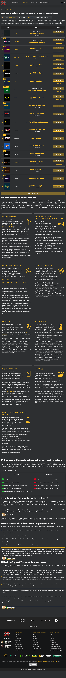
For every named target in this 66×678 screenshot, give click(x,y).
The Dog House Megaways (20, 650)
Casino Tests (34, 3)
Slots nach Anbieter (44, 3)
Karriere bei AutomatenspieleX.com (56, 650)
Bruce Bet (34, 634)
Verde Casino (16, 90)
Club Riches (35, 636)
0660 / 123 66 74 (55, 661)
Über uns (52, 638)
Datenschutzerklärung (54, 644)
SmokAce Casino (36, 646)
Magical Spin (35, 640)
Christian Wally (12, 17)
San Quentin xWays (18, 646)
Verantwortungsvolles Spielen (55, 648)
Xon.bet (16, 65)
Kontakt (51, 636)
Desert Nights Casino (37, 648)
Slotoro (16, 49)
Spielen (58, 32)
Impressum (52, 640)
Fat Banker (17, 634)
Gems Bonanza (18, 640)
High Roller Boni (10, 392)
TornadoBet (35, 638)
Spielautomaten (15, 3)
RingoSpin (16, 162)
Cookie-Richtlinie (53, 642)
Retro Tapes (17, 636)
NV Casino (17, 41)
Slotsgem (16, 82)
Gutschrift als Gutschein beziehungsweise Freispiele (17, 283)
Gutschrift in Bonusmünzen (11, 280)
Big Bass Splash (18, 642)
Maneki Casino (35, 644)
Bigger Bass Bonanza (19, 648)
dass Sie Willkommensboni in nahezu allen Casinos (11, 225)
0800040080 (45, 661)
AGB (51, 634)
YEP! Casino (16, 98)
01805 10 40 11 (38, 661)
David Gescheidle (30, 17)
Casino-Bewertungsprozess (55, 646)
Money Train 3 (18, 638)
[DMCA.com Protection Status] (33, 665)
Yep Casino (35, 650)
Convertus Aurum (18, 644)
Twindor (16, 33)
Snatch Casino (35, 642)
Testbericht (59, 35)
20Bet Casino (16, 57)
